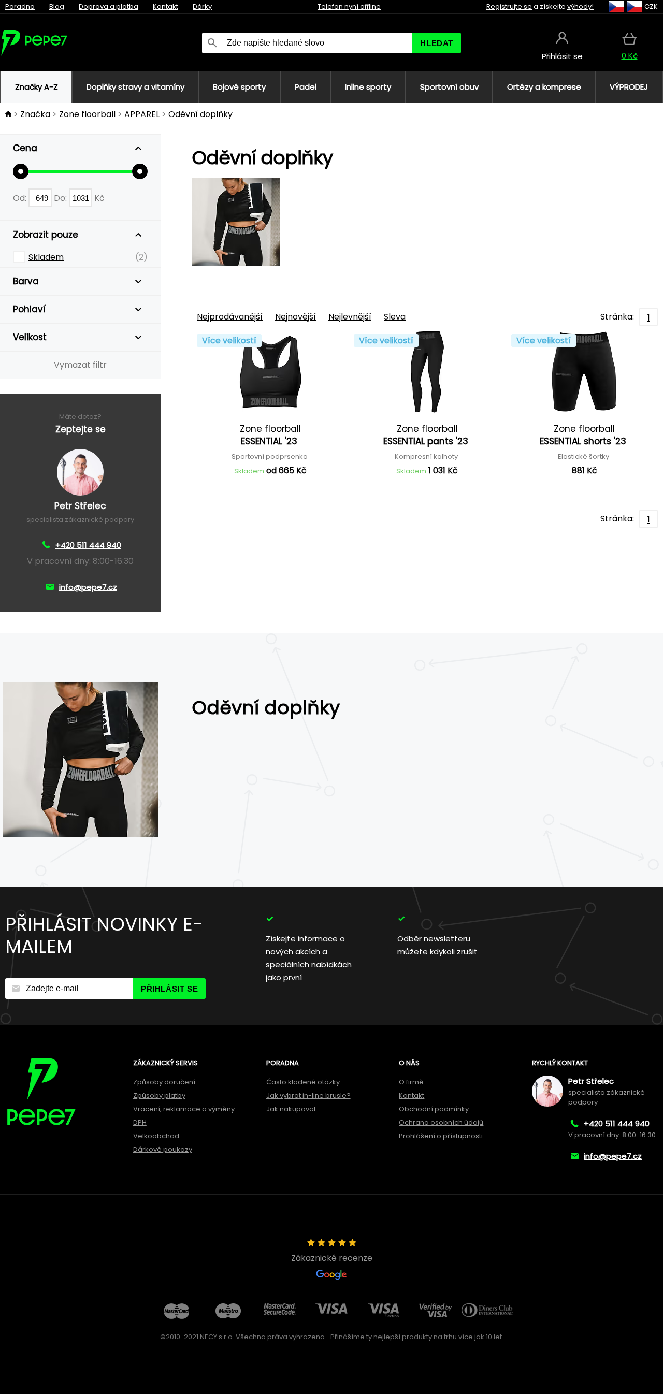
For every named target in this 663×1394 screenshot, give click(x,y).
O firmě (411, 1082)
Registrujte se (509, 6)
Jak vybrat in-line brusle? (308, 1095)
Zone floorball (87, 114)
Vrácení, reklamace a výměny (184, 1109)
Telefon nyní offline (349, 6)
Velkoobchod (156, 1136)
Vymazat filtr (80, 365)
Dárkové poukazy (162, 1149)
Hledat (436, 43)
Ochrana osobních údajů (441, 1122)
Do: (61, 198)
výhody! (580, 6)
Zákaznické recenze (331, 1258)
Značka (35, 114)
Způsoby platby (159, 1095)
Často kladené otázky (303, 1082)
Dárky (202, 6)
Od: (20, 198)
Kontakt (165, 6)
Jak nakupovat (291, 1109)
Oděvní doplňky (200, 114)
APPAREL (142, 114)
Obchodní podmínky (434, 1109)
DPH (140, 1122)
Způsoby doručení (164, 1082)
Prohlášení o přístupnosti (441, 1136)
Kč (99, 198)
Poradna (20, 6)
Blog (56, 6)
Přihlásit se (169, 988)
